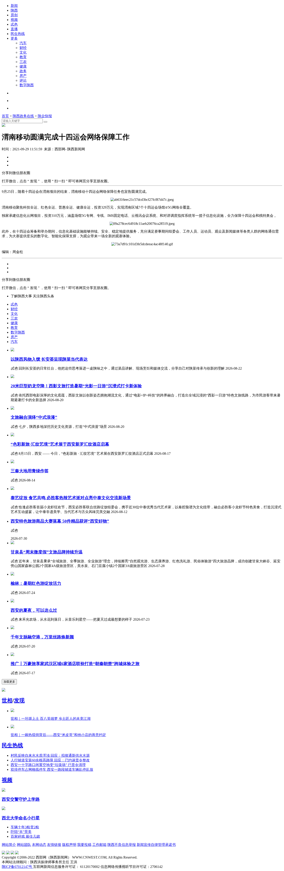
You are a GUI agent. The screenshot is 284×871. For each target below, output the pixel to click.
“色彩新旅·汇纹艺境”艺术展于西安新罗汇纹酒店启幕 (60, 444)
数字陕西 (27, 85)
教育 (23, 57)
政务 (23, 71)
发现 (19, 700)
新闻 (14, 6)
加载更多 (9, 681)
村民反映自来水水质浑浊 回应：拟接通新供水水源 (50, 755)
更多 (14, 38)
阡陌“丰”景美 (21, 832)
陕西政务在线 (23, 116)
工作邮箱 (99, 845)
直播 (14, 29)
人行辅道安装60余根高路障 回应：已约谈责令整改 (50, 760)
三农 (23, 62)
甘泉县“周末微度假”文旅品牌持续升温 (47, 552)
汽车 (23, 43)
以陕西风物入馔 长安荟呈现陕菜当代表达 (49, 359)
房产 (23, 76)
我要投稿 (84, 845)
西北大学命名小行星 (21, 818)
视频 (14, 20)
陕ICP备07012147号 (17, 867)
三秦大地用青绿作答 (30, 471)
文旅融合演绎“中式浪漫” (34, 417)
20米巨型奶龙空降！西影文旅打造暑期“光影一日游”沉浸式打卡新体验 (76, 386)
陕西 (14, 10)
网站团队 (24, 845)
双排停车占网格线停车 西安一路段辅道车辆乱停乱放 (52, 769)
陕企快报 (45, 116)
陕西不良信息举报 (121, 845)
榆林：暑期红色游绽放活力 (36, 583)
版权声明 (69, 845)
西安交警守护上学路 (21, 799)
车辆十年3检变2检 (25, 827)
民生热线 (18, 34)
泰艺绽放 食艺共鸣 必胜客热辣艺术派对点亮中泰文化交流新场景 (71, 497)
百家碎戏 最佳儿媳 (25, 836)
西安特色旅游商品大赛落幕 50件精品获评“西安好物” (60, 521)
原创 (14, 15)
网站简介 (9, 845)
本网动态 (39, 845)
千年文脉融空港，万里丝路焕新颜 (42, 637)
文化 (23, 52)
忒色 (14, 24)
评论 (23, 80)
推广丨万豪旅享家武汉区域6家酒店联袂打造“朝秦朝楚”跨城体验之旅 (75, 663)
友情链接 (54, 845)
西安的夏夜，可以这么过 (34, 610)
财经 (23, 48)
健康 (23, 66)
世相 (7, 700)
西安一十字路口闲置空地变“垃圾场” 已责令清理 (48, 765)
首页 (5, 116)
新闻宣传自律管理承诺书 (156, 845)
